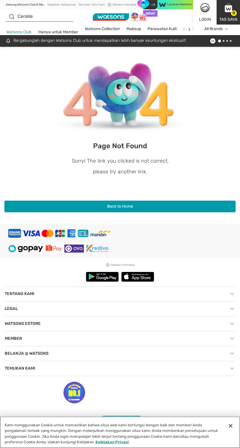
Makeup (133, 28)
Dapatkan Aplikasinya (61, 4)
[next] (189, 29)
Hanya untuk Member (58, 32)
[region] (120, 432)
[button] (228, 12)
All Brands (213, 28)
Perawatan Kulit (162, 28)
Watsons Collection (102, 28)
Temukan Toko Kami (91, 4)
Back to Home (120, 206)
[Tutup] (230, 425)
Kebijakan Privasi (112, 442)
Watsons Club (18, 32)
